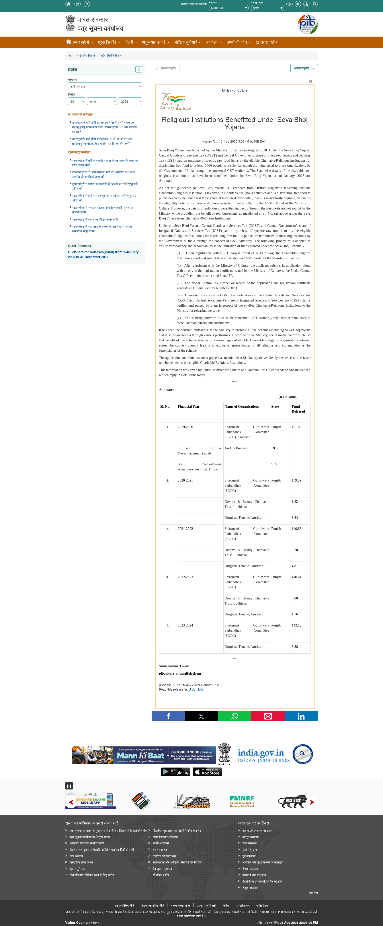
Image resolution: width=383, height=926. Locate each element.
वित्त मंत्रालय (249, 843)
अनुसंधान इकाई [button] (153, 42)
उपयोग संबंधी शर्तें (206, 905)
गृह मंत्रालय (249, 856)
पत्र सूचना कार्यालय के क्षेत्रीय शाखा (90, 836)
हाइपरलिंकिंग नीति (124, 905)
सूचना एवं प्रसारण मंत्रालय (257, 830)
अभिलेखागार (243, 905)
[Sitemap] (306, 3)
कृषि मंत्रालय (249, 849)
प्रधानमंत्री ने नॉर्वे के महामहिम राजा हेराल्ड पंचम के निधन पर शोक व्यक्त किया (105, 162)
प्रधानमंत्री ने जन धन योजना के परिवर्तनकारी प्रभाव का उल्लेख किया (102, 209)
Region (213, 2)
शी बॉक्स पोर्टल (161, 874)
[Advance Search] (315, 3)
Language (257, 2)
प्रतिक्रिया (262, 905)
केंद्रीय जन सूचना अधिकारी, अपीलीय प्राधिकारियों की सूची (102, 849)
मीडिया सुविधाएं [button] (186, 42)
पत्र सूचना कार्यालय (100, 28)
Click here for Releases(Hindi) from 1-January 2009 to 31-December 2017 (103, 254)
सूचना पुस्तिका (77, 868)
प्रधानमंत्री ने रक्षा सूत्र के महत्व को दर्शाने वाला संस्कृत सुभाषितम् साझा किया (102, 228)
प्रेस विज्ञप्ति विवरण (111, 55)
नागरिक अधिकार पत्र (164, 856)
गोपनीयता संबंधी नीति (152, 905)
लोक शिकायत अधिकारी (165, 836)
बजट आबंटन (160, 849)
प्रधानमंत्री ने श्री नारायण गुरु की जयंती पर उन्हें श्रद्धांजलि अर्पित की (104, 197)
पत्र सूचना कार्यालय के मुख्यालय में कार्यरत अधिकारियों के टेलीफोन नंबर (109, 830)
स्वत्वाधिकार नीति (180, 905)
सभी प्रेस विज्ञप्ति (86, 55)
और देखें (313, 893)
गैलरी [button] (129, 42)
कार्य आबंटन (76, 856)
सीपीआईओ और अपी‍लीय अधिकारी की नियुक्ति (177, 862)
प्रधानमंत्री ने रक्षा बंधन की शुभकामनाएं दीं (95, 219)
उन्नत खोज (268, 42)
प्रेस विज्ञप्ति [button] (107, 42)
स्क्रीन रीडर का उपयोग (194, 4)
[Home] (68, 42)
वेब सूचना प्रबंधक (162, 868)
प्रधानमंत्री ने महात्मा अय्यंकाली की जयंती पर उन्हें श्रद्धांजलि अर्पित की (105, 186)
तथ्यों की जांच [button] (237, 42)
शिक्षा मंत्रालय (250, 868)
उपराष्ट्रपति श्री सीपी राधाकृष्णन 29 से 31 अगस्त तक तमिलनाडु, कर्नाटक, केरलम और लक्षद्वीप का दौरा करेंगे (102, 141)
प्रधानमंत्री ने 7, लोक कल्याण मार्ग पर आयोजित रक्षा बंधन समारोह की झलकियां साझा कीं (103, 174)
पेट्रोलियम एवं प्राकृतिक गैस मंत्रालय (262, 881)
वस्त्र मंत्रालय (250, 836)
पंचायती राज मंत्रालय (254, 874)
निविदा (226, 905)
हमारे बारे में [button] (81, 42)
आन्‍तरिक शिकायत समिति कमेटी (87, 843)
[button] (289, 3)
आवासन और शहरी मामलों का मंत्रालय (262, 862)
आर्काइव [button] (211, 42)
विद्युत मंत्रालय (250, 887)
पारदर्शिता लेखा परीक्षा (81, 862)
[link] (144, 754)
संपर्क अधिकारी (161, 843)
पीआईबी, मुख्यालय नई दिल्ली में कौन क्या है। (177, 830)
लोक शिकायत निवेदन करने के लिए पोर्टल (92, 874)
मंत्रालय (72, 79)
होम (70, 55)
